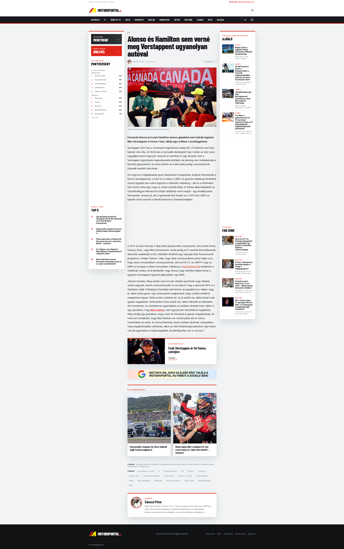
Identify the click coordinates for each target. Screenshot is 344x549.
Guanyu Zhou (134, 476)
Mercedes (158, 481)
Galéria (220, 20)
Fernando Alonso (170, 471)
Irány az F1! (115, 20)
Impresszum (210, 534)
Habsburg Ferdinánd (151, 476)
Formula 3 (202, 471)
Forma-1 (191, 471)
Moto (128, 20)
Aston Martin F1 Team (145, 471)
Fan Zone (188, 20)
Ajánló (200, 20)
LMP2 (131, 481)
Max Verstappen (143, 481)
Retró (177, 20)
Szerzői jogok (240, 534)
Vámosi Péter (138, 62)
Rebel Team (189, 481)
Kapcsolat (251, 534)
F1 (105, 20)
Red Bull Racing (204, 481)
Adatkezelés (228, 534)
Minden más (165, 20)
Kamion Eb (139, 20)
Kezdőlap (95, 20)
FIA (182, 471)
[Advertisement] (106, 161)
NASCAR (151, 20)
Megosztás (211, 62)
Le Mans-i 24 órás (185, 476)
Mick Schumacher (174, 481)
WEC (131, 485)
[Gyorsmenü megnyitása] (252, 19)
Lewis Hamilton (202, 476)
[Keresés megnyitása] (245, 19)
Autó (210, 20)
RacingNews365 (191, 266)
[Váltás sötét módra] (252, 10)
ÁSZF (219, 534)
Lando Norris (169, 476)
